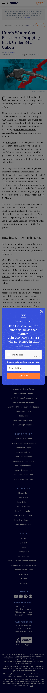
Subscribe (23, 376)
